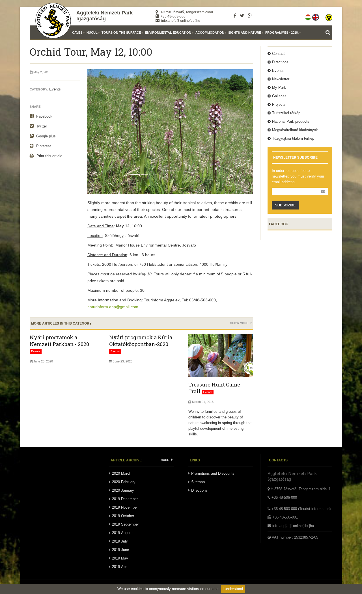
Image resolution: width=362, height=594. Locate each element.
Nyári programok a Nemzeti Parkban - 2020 (59, 340)
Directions (280, 62)
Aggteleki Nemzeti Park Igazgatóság (104, 15)
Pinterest (43, 146)
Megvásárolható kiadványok (295, 130)
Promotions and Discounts (212, 473)
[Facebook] (235, 15)
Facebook (43, 116)
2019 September (125, 524)
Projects (279, 104)
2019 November (125, 507)
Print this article (48, 156)
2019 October (123, 516)
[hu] (308, 16)
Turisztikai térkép (286, 113)
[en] (316, 16)
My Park (279, 87)
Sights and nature (244, 32)
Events (55, 89)
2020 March (121, 473)
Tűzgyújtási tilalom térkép (293, 138)
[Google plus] (250, 15)
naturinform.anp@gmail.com (112, 306)
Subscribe (285, 205)
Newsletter (280, 79)
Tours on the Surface (121, 32)
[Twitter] (242, 15)
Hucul (92, 32)
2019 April (120, 567)
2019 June (120, 550)
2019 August (122, 533)
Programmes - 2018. (282, 32)
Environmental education (168, 32)
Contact (278, 53)
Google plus (45, 136)
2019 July (120, 541)
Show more (239, 323)
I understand (233, 589)
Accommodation (209, 32)
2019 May (120, 558)
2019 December (125, 499)
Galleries (279, 96)
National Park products (290, 121)
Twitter (41, 126)
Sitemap (198, 482)
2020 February (123, 482)
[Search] (329, 32)
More (165, 459)
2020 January (123, 490)
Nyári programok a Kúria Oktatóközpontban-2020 (140, 340)
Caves (77, 32)
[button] (329, 16)
